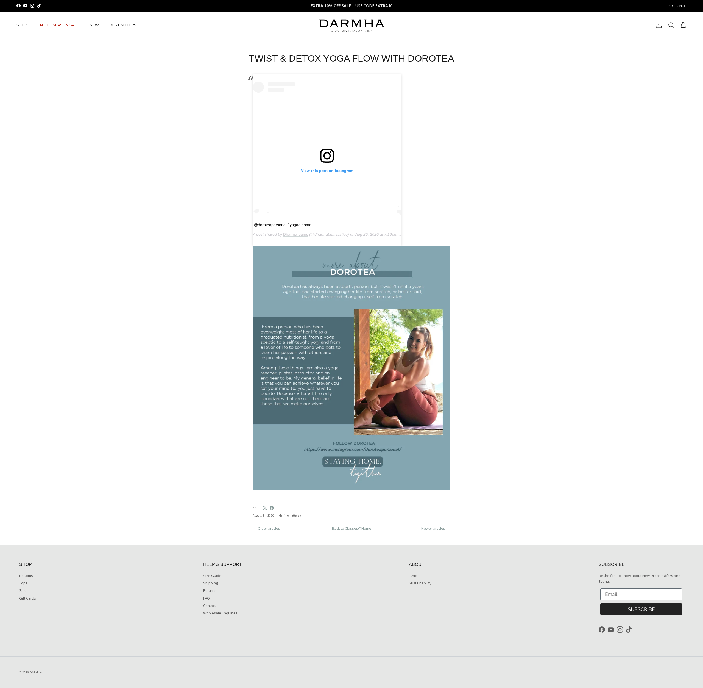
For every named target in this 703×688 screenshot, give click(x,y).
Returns (209, 590)
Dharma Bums (295, 234)
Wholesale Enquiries (220, 613)
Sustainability (420, 583)
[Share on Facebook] (272, 508)
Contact (682, 6)
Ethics (414, 575)
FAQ (670, 6)
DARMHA (36, 672)
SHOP (21, 25)
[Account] (658, 25)
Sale (23, 590)
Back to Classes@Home (351, 528)
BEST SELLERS (123, 25)
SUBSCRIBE (641, 609)
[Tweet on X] (265, 508)
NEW (94, 25)
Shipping (210, 583)
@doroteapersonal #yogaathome (282, 225)
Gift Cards (27, 598)
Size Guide (212, 575)
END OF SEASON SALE (58, 25)
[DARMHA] (351, 25)
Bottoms (26, 575)
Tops (23, 583)
